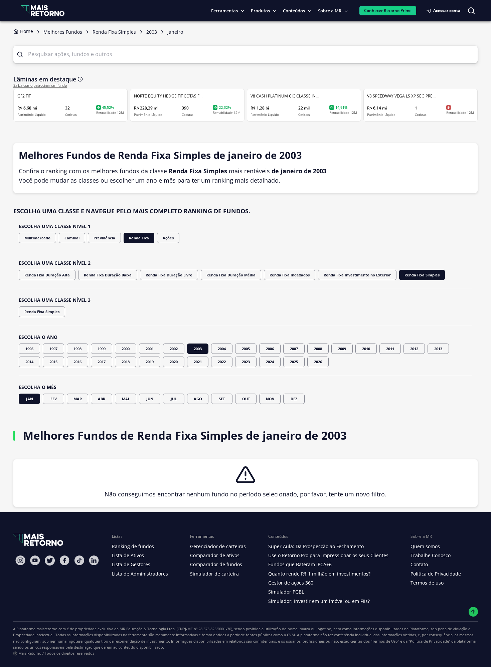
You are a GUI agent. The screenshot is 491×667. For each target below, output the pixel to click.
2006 (270, 348)
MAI (125, 398)
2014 (29, 361)
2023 (246, 361)
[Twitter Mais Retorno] (50, 560)
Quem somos (425, 546)
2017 (102, 361)
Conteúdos (294, 11)
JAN (29, 398)
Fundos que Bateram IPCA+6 (300, 564)
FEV (53, 398)
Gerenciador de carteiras (218, 546)
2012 (414, 348)
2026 (318, 361)
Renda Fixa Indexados (290, 274)
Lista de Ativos (128, 555)
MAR (77, 398)
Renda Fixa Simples (422, 274)
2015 (53, 361)
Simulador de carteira (214, 574)
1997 (53, 348)
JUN (149, 398)
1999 (102, 348)
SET (222, 398)
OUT (246, 398)
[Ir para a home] (42, 10)
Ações (168, 237)
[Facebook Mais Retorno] (64, 560)
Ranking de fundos (133, 546)
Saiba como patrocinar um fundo (40, 85)
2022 (222, 361)
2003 (198, 348)
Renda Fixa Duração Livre (169, 274)
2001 (150, 348)
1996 (29, 348)
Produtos (260, 11)
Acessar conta (446, 10)
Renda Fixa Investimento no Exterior (357, 274)
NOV (270, 398)
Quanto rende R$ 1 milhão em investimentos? (319, 574)
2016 (77, 361)
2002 (174, 348)
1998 (77, 348)
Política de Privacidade (436, 574)
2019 (150, 361)
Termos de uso (427, 583)
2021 (198, 361)
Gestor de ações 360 (290, 583)
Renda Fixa (139, 237)
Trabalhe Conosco (431, 555)
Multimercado (37, 237)
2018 (126, 361)
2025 (294, 361)
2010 (366, 348)
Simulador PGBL (286, 592)
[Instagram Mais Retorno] (20, 560)
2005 (246, 348)
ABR (101, 398)
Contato (419, 564)
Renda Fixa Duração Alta (47, 274)
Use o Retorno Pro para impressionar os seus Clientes (328, 555)
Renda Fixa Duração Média (231, 274)
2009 (342, 348)
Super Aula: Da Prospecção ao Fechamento (316, 546)
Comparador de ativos (214, 555)
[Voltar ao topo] (473, 612)
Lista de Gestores (131, 564)
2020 (174, 361)
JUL (174, 398)
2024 (270, 361)
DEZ (294, 398)
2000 (126, 348)
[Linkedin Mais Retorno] (94, 560)
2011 (390, 348)
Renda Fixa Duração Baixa (108, 274)
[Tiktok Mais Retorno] (79, 560)
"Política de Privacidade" (429, 641)
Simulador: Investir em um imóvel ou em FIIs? (319, 601)
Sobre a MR (329, 11)
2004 (222, 348)
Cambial (71, 237)
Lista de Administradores (140, 574)
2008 (318, 348)
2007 (294, 348)
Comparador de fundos (216, 564)
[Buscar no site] (471, 10)
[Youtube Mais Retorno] (35, 560)
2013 (438, 348)
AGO (198, 398)
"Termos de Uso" (385, 641)
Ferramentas (224, 11)
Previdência (104, 237)
